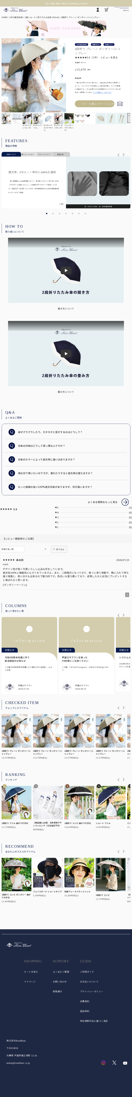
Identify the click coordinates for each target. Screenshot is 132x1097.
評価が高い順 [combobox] (7, 549)
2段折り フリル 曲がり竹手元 (15, 823)
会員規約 (84, 1001)
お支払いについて (89, 982)
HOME (4, 17)
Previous (5, 75)
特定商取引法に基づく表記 (94, 1021)
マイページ (30, 982)
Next (62, 75)
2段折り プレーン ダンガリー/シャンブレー (16, 752)
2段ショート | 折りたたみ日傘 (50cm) (42, 17)
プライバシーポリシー (91, 991)
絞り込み (60, 549)
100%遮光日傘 (16, 17)
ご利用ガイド (87, 972)
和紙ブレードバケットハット (77, 891)
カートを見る (31, 972)
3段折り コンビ (103, 895)
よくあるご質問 (61, 972)
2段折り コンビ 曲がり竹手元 (77, 823)
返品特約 (84, 1011)
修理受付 (57, 991)
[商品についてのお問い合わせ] (120, 104)
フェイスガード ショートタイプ (47, 891)
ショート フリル (103, 823)
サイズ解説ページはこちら (102, 92)
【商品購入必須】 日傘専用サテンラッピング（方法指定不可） (47, 824)
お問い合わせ (60, 982)
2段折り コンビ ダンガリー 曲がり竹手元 (16, 896)
